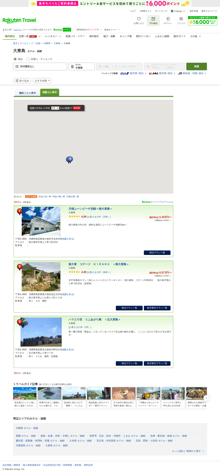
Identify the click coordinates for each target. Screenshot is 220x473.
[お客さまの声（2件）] (80, 327)
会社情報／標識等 (11, 465)
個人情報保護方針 (32, 465)
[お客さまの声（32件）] (96, 216)
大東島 (57, 43)
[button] (70, 159)
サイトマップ (161, 11)
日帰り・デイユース (41, 59)
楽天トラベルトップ (23, 43)
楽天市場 (194, 11)
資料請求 (88, 465)
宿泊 (20, 59)
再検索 (76, 108)
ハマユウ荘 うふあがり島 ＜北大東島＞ (95, 319)
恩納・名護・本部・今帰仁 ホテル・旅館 (63, 436)
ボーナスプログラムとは (162, 202)
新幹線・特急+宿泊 (193, 73)
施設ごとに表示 (27, 93)
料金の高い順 (59, 197)
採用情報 (67, 465)
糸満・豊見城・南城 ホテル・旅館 (168, 436)
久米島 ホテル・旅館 (80, 440)
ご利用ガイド (145, 11)
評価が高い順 (73, 197)
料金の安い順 (45, 197)
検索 (196, 66)
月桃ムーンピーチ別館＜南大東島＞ (91, 208)
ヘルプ (132, 11)
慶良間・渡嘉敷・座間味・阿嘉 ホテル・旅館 (40, 440)
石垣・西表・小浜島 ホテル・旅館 (154, 440)
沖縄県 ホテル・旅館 (27, 428)
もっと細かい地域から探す (186, 451)
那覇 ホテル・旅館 (26, 436)
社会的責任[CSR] (51, 465)
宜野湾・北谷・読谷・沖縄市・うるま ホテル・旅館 (117, 436)
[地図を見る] (68, 239)
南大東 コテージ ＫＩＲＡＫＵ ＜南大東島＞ (99, 264)
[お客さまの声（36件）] (96, 272)
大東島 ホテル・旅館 (56, 445)
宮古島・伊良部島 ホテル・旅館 (114, 440)
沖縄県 (47, 43)
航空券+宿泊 (137, 73)
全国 (38, 43)
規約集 (78, 465)
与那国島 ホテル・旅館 (28, 445)
